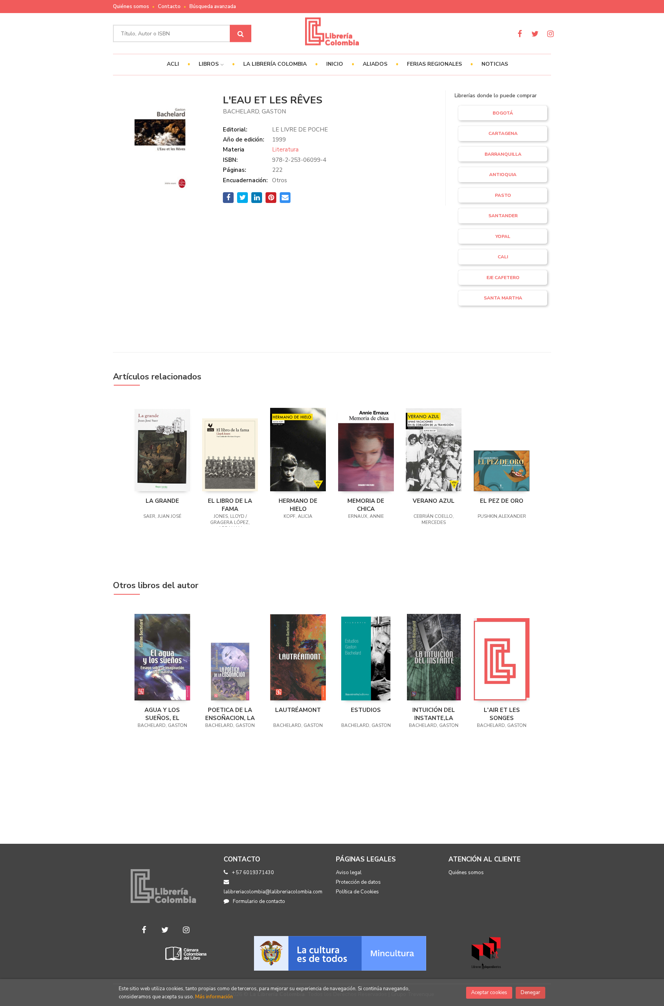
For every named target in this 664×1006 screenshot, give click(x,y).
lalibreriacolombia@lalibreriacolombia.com (273, 891)
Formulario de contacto (259, 901)
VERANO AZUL (434, 501)
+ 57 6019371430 (253, 872)
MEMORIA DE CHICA (365, 504)
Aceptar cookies (489, 992)
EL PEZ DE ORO (501, 501)
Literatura (285, 149)
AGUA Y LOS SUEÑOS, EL (162, 714)
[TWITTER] (535, 33)
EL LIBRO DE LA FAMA (230, 504)
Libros (209, 64)
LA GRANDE (162, 501)
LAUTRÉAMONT (298, 710)
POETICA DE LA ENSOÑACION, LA (230, 714)
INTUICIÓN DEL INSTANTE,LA (433, 714)
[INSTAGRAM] (550, 33)
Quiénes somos (131, 6)
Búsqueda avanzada (212, 6)
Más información (214, 996)
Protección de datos (358, 882)
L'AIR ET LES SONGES (502, 714)
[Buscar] (240, 33)
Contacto (169, 6)
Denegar (530, 992)
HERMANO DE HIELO (298, 504)
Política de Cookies (357, 891)
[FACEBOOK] (519, 33)
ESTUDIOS (366, 710)
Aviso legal (349, 872)
